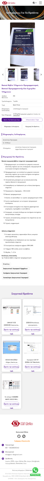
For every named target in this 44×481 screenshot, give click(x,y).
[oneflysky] (24, 436)
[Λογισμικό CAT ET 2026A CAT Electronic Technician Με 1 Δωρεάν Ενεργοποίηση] (32, 347)
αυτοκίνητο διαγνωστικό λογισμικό (15, 277)
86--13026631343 (12, 448)
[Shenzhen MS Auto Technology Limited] (9, 3)
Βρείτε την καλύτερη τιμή (12, 120)
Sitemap (29, 470)
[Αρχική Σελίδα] (22, 426)
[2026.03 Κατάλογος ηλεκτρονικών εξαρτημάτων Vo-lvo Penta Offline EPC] (32, 310)
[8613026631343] (19, 436)
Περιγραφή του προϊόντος (32, 126)
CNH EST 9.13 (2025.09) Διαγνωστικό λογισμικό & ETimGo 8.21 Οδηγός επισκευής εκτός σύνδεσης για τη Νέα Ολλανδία (11, 324)
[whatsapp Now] (35, 476)
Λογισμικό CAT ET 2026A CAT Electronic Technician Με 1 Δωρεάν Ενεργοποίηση (32, 361)
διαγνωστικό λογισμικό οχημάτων (15, 268)
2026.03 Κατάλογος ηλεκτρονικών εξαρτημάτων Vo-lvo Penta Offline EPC (32, 324)
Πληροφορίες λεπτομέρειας (11, 126)
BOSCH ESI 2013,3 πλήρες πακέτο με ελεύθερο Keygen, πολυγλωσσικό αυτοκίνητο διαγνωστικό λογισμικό (11, 361)
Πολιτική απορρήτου (18, 470)
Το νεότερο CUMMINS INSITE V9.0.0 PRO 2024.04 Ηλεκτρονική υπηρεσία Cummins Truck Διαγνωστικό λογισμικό (11, 398)
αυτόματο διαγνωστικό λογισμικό (15, 273)
